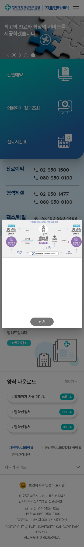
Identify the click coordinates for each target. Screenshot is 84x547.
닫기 (42, 321)
